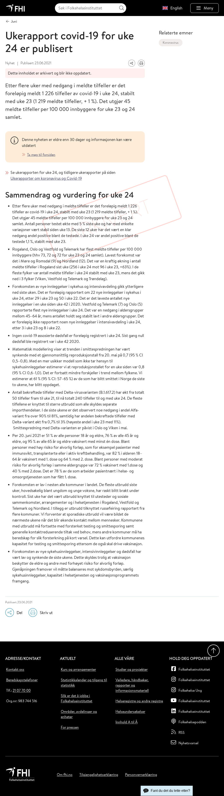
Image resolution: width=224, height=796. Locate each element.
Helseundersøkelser (130, 711)
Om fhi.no (64, 774)
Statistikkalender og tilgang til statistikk (84, 682)
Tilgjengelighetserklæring (98, 774)
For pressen (70, 727)
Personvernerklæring (141, 774)
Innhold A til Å (127, 721)
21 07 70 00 (22, 690)
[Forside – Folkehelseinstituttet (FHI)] (15, 8)
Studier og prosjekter (132, 669)
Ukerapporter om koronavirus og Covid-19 (46, 178)
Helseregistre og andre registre (139, 700)
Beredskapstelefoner (22, 679)
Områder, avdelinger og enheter (79, 714)
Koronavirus (170, 42)
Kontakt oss (15, 669)
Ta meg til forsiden (41, 154)
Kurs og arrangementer (78, 669)
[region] (81, 147)
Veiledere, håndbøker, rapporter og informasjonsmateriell (132, 685)
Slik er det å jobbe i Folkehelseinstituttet (76, 698)
